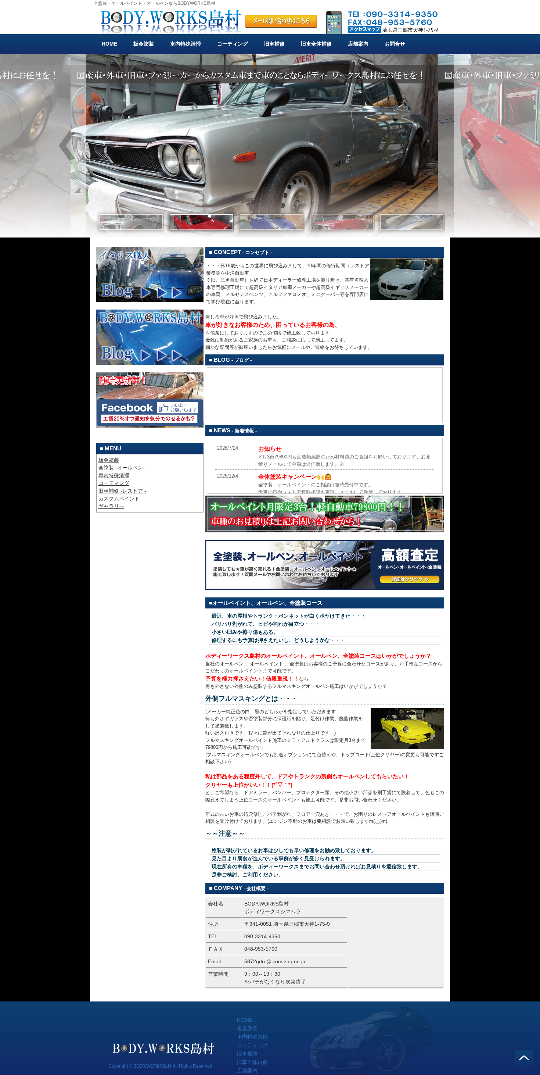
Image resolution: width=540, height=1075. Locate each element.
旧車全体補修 (316, 44)
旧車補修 (274, 44)
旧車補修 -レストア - (122, 491)
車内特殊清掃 (185, 44)
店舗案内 (358, 44)
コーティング (232, 44)
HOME (109, 44)
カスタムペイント (119, 498)
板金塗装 (143, 44)
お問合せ (395, 44)
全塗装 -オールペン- (121, 468)
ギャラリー (111, 506)
